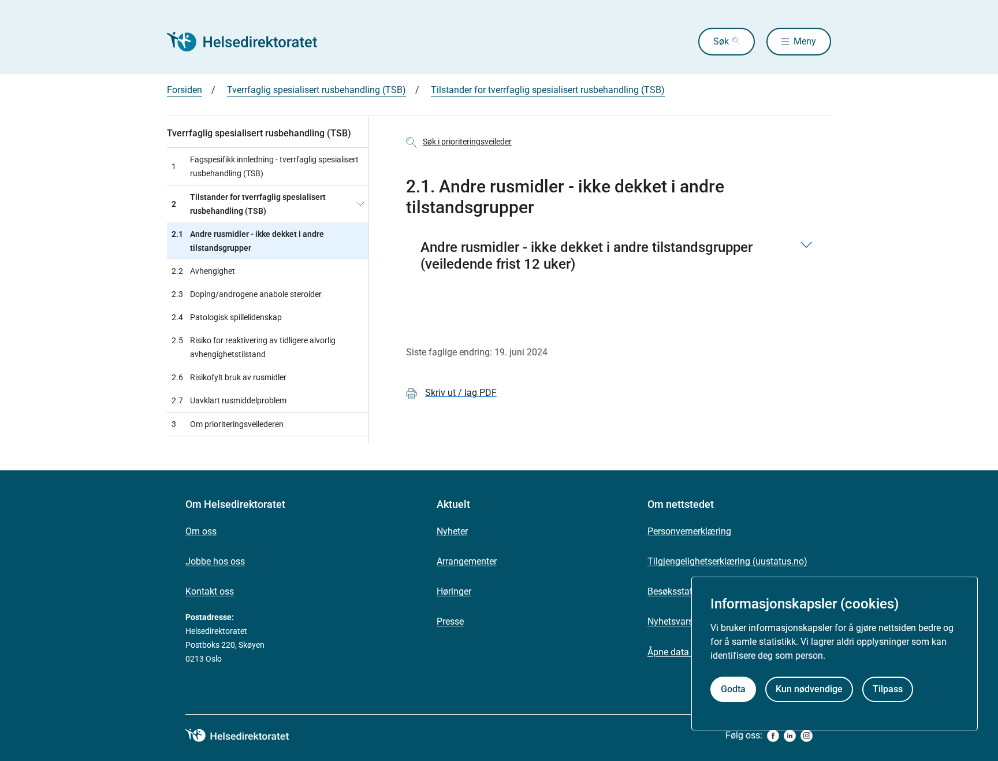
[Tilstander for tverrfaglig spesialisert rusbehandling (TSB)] (360, 204)
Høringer (454, 591)
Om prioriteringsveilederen (228, 424)
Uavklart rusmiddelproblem (229, 400)
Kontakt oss (209, 591)
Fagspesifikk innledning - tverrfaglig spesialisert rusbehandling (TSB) (265, 166)
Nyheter (452, 531)
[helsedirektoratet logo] (245, 736)
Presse (450, 621)
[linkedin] (790, 736)
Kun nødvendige (809, 689)
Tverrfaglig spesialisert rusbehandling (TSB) (316, 89)
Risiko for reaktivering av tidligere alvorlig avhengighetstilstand (254, 347)
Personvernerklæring (689, 531)
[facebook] (773, 736)
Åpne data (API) (679, 652)
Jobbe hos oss (215, 561)
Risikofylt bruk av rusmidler (229, 377)
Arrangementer (467, 561)
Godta (733, 689)
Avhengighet (203, 271)
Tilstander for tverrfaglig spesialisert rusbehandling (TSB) (548, 89)
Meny (805, 41)
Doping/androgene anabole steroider (247, 294)
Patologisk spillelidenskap (227, 317)
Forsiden (184, 89)
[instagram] (806, 736)
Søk (721, 41)
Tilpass (888, 689)
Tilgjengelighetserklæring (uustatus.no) (727, 561)
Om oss (201, 531)
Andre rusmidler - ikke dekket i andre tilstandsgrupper (248, 241)
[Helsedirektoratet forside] (250, 41)
